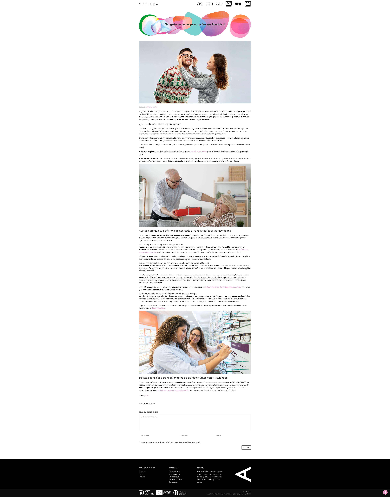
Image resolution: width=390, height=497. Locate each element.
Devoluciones (225, 494)
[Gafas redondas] (200, 4)
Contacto (142, 477)
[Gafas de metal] (219, 4)
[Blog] (247, 4)
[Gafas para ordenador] (228, 4)
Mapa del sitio (246, 494)
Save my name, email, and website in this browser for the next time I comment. (170, 442)
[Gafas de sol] (238, 4)
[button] (385, 492)
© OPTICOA (247, 492)
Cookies (217, 494)
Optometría (151, 107)
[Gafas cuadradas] (209, 4)
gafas (146, 395)
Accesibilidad (236, 494)
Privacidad (210, 494)
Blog (140, 474)
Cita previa (142, 471)
